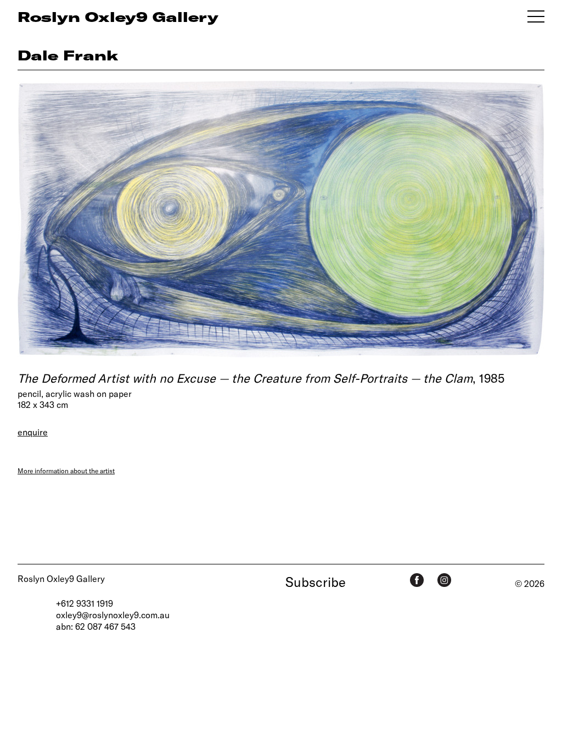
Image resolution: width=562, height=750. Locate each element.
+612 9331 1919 (84, 603)
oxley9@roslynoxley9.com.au (113, 614)
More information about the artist (66, 470)
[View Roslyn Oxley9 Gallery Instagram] (444, 580)
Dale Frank (68, 55)
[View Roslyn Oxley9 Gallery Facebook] (417, 580)
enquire (33, 432)
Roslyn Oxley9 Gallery (61, 578)
